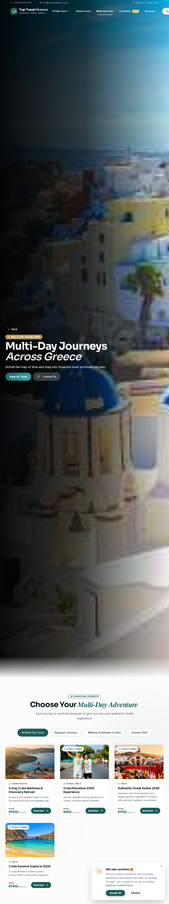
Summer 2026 (139, 732)
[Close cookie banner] (161, 866)
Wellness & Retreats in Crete (104, 732)
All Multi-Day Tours (33, 732)
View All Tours (18, 376)
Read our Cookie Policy (119, 885)
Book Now (39, 810)
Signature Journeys (65, 732)
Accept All (115, 892)
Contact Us (49, 376)
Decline (135, 892)
